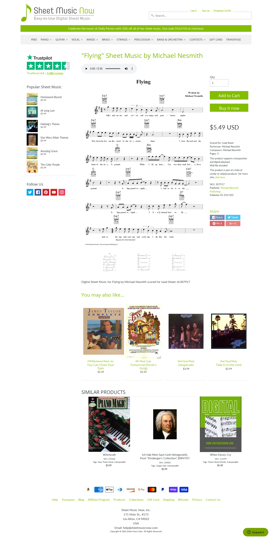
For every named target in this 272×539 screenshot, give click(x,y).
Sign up (205, 10)
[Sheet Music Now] (58, 12)
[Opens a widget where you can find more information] (255, 532)
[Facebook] (38, 192)
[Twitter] (30, 192)
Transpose (68, 499)
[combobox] (200, 15)
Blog (81, 499)
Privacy (197, 499)
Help (55, 499)
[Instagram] (61, 192)
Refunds (183, 499)
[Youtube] (54, 192)
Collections (136, 499)
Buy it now (229, 108)
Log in (193, 10)
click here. (220, 177)
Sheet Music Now (135, 531)
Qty (212, 77)
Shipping (168, 499)
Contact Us (213, 499)
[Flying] (109, 262)
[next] (244, 433)
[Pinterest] (46, 192)
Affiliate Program (99, 499)
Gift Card (153, 499)
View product (109, 428)
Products (119, 499)
